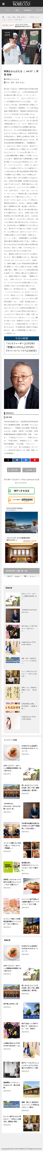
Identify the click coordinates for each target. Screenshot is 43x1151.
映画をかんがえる (12, 79)
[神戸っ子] (21, 3)
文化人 (22, 82)
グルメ (8, 10)
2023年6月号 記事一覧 (15, 571)
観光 (17, 10)
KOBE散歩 (27, 10)
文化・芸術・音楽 (12, 82)
